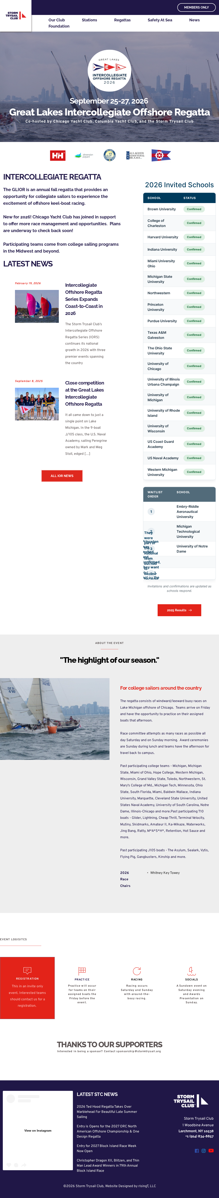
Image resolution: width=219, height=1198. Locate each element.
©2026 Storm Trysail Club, (84, 1186)
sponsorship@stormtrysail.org (138, 1051)
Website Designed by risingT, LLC (130, 1186)
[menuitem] (56, 20)
